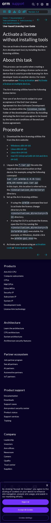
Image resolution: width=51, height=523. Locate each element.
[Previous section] (39, 20)
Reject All (25, 502)
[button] (4, 12)
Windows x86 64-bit (21, 145)
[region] (25, 502)
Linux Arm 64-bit (19, 152)
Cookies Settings (25, 518)
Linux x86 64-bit (19, 149)
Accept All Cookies (25, 510)
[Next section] (45, 20)
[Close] (47, 485)
